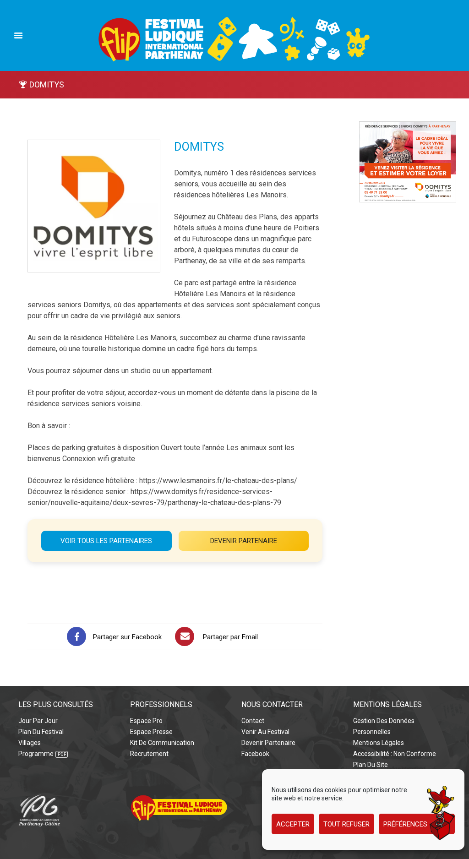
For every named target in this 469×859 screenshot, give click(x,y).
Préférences (405, 824)
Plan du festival (41, 731)
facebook (255, 753)
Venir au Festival (265, 731)
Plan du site (370, 764)
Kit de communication (162, 742)
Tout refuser (346, 824)
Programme (36, 753)
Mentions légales (378, 742)
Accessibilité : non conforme (394, 753)
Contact (252, 720)
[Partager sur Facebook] (76, 636)
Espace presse (151, 731)
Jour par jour (38, 720)
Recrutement (149, 753)
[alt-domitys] (407, 126)
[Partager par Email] (184, 636)
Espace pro (146, 720)
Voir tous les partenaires (106, 541)
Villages (29, 742)
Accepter (293, 824)
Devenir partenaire (243, 541)
